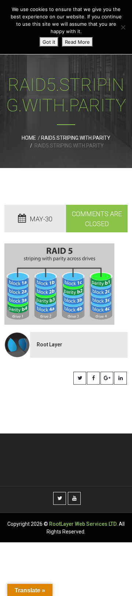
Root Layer (49, 344)
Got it (49, 42)
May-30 (41, 219)
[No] (122, 27)
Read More (77, 42)
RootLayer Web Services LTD (83, 524)
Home (29, 138)
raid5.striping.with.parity (75, 138)
